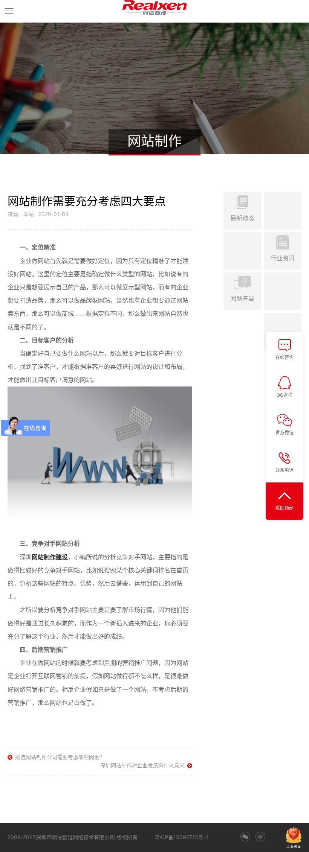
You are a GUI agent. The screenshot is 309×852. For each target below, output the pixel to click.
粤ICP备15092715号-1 (181, 837)
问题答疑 (242, 298)
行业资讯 (283, 258)
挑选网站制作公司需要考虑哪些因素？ (60, 757)
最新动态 (242, 218)
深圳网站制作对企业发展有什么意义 (142, 765)
